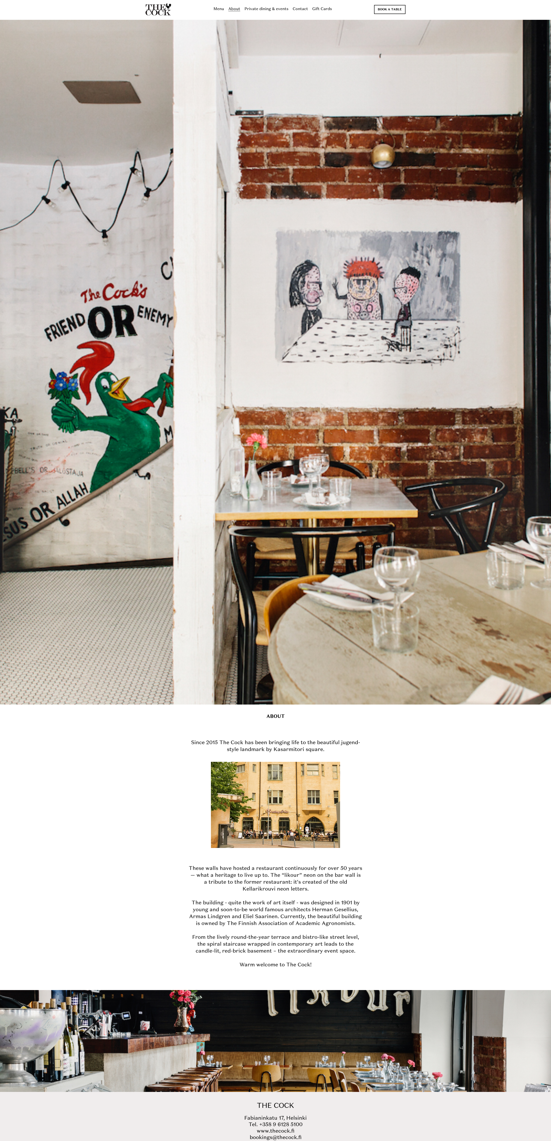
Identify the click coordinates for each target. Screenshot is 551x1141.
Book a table (390, 9)
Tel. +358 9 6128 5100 (276, 1124)
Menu (219, 9)
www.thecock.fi (275, 1131)
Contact (300, 9)
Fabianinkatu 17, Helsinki (275, 1118)
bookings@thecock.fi (276, 1137)
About (234, 9)
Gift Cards (322, 9)
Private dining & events (266, 9)
